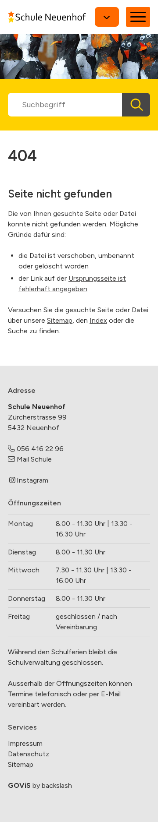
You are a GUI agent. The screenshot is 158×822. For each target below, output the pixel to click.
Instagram (32, 480)
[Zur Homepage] (47, 16)
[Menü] (138, 17)
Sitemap (59, 320)
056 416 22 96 (40, 449)
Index (98, 320)
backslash (57, 785)
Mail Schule (34, 459)
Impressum (25, 743)
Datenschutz (28, 754)
